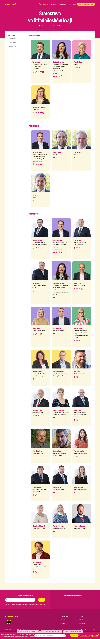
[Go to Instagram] (69, 599)
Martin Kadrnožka (58, 371)
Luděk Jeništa (37, 487)
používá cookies (12, 634)
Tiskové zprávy (65, 616)
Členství (81, 616)
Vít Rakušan (36, 62)
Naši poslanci (12, 38)
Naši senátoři (12, 42)
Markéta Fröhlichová (39, 526)
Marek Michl (57, 328)
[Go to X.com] (73, 599)
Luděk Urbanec (57, 451)
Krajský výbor (12, 46)
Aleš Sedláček (37, 562)
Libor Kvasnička (37, 451)
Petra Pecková (78, 328)
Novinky (63, 620)
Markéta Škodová (58, 526)
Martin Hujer (77, 410)
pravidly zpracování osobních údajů (36, 604)
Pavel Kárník (57, 152)
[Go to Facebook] (65, 599)
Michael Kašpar (37, 240)
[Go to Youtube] (77, 599)
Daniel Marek (57, 487)
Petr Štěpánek (78, 152)
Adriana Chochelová (39, 107)
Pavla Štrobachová (58, 410)
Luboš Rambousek (79, 526)
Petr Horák (77, 371)
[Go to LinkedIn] (80, 599)
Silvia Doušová (37, 328)
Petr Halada (36, 283)
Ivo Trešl (35, 195)
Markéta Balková (38, 371)
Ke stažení (82, 623)
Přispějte (81, 620)
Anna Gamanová (78, 487)
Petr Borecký (78, 240)
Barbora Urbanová (58, 62)
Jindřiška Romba (79, 451)
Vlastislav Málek (37, 410)
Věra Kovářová (78, 62)
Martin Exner (77, 283)
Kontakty (63, 623)
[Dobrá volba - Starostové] (10, 4)
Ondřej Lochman (37, 152)
